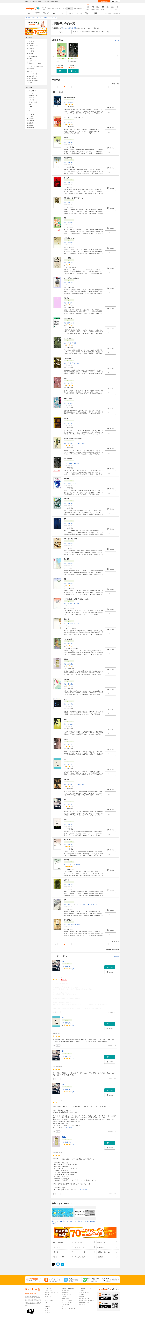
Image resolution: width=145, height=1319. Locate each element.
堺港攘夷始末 (68, 920)
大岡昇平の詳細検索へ (112, 949)
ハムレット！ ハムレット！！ (73, 118)
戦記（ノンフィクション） (79, 443)
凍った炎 (66, 178)
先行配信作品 (30, 68)
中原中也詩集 (68, 318)
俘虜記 (66, 739)
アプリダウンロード (67, 1294)
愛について (67, 840)
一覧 (116, 40)
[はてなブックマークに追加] (62, 1265)
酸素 (65, 519)
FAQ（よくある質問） (67, 1300)
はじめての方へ (108, 13)
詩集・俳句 (70, 323)
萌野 (58, 61)
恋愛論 (66, 659)
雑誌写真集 (95, 13)
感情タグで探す (31, 127)
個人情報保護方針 (84, 1298)
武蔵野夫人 (67, 679)
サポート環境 (65, 1298)
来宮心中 (66, 499)
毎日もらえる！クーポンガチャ (35, 63)
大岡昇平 (66, 298)
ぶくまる (29, 82)
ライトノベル (32, 97)
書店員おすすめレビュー (33, 78)
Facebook (47, 1312)
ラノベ (70, 13)
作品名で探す (30, 118)
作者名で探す (30, 120)
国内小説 (70, 122)
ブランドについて (84, 1292)
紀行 (75, 343)
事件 (65, 719)
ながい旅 (66, 779)
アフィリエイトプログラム (69, 1308)
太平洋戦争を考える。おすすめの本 (84, 1221)
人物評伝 (77, 864)
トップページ (48, 1290)
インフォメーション (67, 1302)
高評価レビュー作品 (32, 80)
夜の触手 (66, 479)
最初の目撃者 (72, 28)
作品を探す (65, 1292)
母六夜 (66, 418)
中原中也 (66, 860)
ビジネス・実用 (33, 102)
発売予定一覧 (30, 41)
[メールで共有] (58, 1265)
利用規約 (81, 1296)
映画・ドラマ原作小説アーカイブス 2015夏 (62, 1222)
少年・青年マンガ (38, 13)
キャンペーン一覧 (32, 74)
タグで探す (30, 116)
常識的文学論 (68, 158)
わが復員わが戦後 (69, 97)
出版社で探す (30, 125)
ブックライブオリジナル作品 (35, 66)
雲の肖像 (66, 559)
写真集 (30, 106)
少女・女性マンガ (46, 13)
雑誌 (30, 104)
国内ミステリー (71, 403)
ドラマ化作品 (30, 51)
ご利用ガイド (116, 13)
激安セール (30, 58)
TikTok (46, 1308)
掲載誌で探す (30, 123)
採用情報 (81, 1294)
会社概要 (81, 1290)
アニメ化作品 (30, 49)
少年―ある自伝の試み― (71, 539)
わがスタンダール (69, 238)
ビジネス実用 (87, 13)
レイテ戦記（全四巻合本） (72, 278)
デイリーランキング (32, 45)
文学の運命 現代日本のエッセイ (74, 198)
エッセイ (76, 363)
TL (62, 13)
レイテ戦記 (67, 258)
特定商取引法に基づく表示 (86, 1300)
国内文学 (70, 102)
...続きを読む (68, 1127)
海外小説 (70, 644)
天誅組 (66, 138)
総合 (29, 13)
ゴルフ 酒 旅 (67, 358)
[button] (62, 71)
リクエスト (65, 1306)
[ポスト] (53, 1264)
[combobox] (57, 8)
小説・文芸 (79, 13)
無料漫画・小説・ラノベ (51, 1292)
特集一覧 (29, 71)
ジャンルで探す (31, 114)
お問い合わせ (65, 1304)
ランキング (48, 1296)
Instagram (47, 1306)
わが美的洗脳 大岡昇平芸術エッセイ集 (76, 599)
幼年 (65, 900)
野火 (65, 759)
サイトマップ (83, 1304)
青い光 (64, 28)
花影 (65, 378)
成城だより (67, 619)
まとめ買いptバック (32, 61)
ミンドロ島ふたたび (70, 338)
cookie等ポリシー (84, 1302)
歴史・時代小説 (75, 925)
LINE (46, 1302)
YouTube (47, 1310)
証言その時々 (72, 61)
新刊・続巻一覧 (31, 43)
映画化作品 (30, 53)
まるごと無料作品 (32, 56)
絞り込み (44, 8)
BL (54, 13)
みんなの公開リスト (32, 76)
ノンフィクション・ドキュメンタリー (86, 904)
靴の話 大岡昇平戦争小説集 (73, 439)
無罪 (65, 820)
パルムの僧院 (68, 639)
